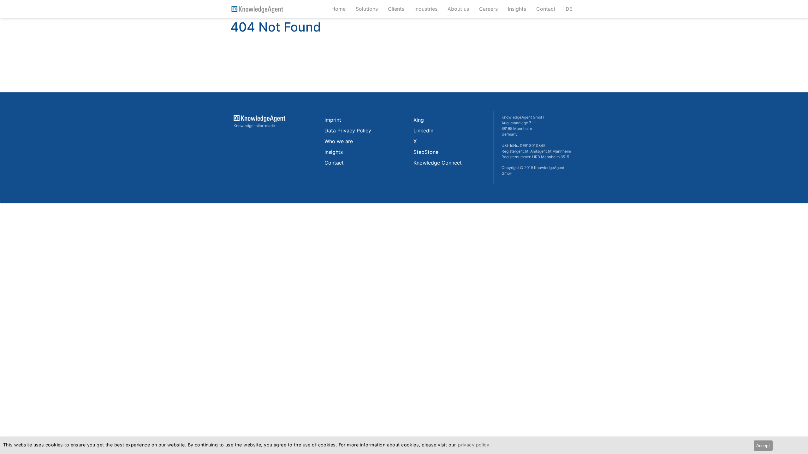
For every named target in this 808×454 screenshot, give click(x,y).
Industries (428, 8)
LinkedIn (423, 130)
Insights (519, 8)
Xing (418, 120)
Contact (548, 8)
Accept (763, 445)
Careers (491, 8)
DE (569, 9)
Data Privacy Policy (347, 130)
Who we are (338, 141)
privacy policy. (474, 444)
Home (338, 9)
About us (461, 8)
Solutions (369, 8)
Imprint (332, 120)
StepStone (425, 152)
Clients (398, 8)
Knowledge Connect (437, 163)
